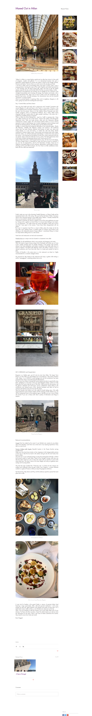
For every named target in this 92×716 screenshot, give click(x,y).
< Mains (67, 103)
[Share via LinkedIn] (23, 646)
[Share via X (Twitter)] (19, 646)
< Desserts (67, 36)
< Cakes (67, 170)
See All (56, 656)
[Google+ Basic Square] (67, 715)
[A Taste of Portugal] (25, 665)
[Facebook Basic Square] (63, 715)
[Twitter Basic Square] (65, 715)
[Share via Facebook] (16, 646)
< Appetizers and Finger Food (70, 19)
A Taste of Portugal (21, 674)
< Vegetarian (67, 55)
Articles (17, 642)
